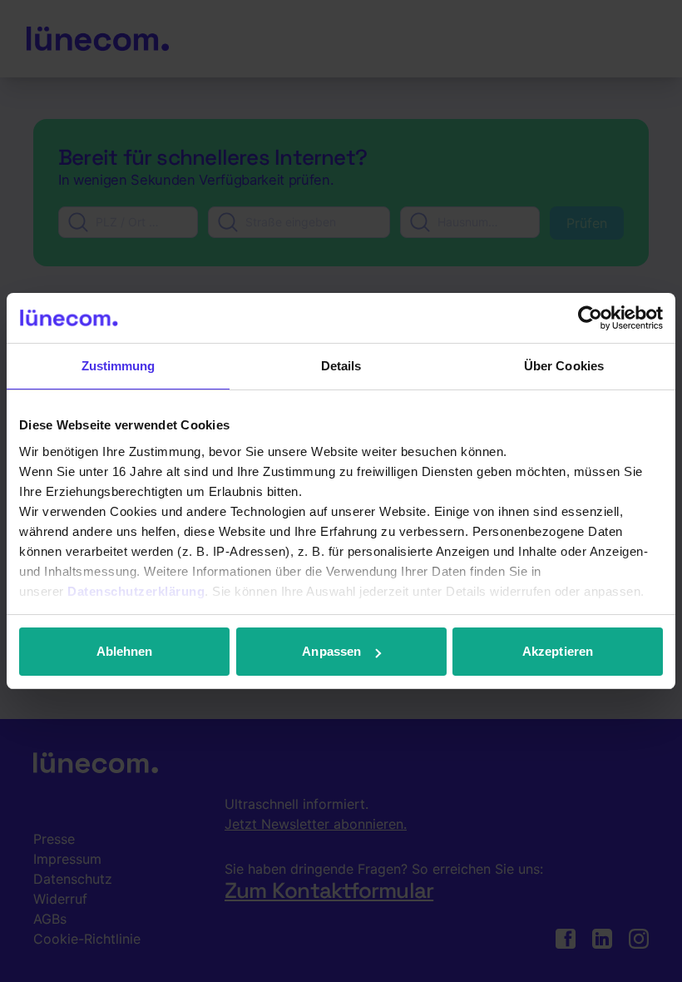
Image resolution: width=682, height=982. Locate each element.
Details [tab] (341, 366)
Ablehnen (124, 651)
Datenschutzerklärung (136, 591)
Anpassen (331, 651)
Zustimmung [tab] (119, 366)
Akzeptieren (557, 651)
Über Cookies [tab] (564, 366)
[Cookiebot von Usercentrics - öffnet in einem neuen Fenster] (590, 317)
